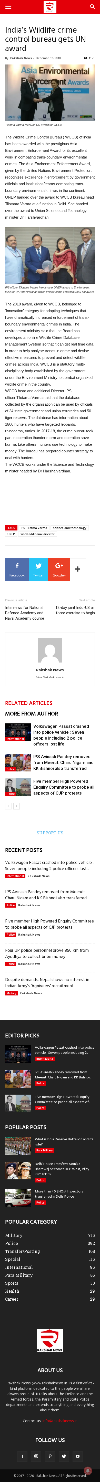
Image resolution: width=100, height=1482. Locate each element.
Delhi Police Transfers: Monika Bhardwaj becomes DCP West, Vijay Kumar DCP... (62, 1169)
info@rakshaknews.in (60, 1420)
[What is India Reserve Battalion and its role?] (18, 1146)
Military (11, 993)
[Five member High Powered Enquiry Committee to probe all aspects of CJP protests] (18, 787)
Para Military (44, 1150)
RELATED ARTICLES (29, 703)
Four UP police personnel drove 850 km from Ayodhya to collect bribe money (47, 953)
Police (11, 769)
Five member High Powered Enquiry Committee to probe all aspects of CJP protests (63, 787)
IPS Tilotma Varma (34, 528)
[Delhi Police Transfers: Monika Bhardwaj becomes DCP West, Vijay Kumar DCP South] (18, 1170)
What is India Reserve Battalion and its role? (64, 1142)
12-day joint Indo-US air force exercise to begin (75, 610)
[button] (93, 7)
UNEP (11, 534)
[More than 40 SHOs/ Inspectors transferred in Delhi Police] (18, 1198)
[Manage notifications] (88, 1471)
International (15, 739)
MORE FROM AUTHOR (31, 714)
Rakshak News (21, 58)
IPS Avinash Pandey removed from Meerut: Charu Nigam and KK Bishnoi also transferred (63, 762)
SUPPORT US (50, 832)
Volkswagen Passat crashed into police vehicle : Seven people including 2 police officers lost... (49, 865)
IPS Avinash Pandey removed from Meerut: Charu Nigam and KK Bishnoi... (63, 1074)
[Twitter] (64, 1456)
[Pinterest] (50, 1456)
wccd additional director (38, 534)
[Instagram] (36, 1456)
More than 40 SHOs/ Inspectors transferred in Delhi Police (59, 1194)
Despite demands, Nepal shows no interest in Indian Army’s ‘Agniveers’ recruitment (47, 983)
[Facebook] (22, 1456)
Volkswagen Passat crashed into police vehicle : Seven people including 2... (65, 1050)
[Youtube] (78, 1456)
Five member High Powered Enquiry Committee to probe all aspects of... (62, 1099)
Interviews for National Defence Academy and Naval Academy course (24, 613)
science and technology (69, 528)
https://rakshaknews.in (50, 677)
